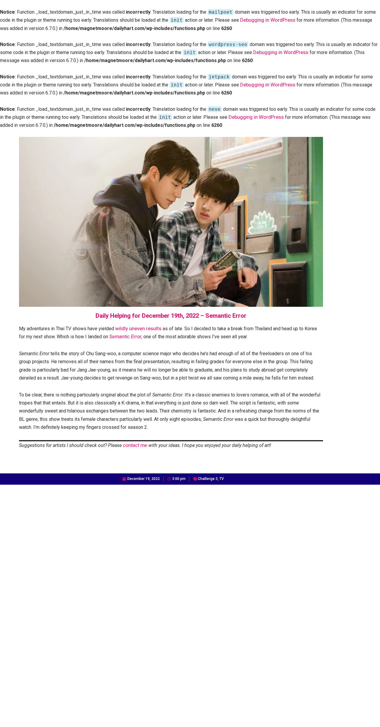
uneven (137, 328)
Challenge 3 (208, 479)
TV (221, 479)
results (154, 328)
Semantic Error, (125, 336)
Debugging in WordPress (267, 20)
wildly (121, 328)
